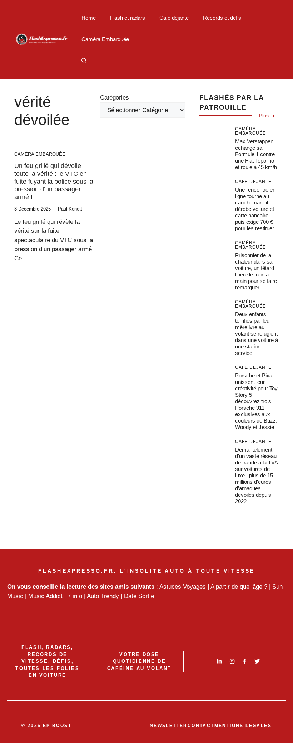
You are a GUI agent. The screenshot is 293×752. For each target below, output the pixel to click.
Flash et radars (127, 18)
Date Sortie (139, 596)
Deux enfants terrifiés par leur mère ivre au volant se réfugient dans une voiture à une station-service (256, 333)
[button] (84, 61)
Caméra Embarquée (105, 39)
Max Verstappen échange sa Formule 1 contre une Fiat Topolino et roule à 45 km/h (256, 154)
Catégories (114, 97)
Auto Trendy (103, 596)
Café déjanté (174, 18)
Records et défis (222, 18)
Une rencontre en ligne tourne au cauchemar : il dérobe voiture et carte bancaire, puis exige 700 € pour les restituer (255, 209)
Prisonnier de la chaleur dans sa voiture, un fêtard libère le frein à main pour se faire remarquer (256, 271)
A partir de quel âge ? (238, 586)
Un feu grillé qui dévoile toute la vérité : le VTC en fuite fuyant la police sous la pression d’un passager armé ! (53, 181)
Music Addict (45, 596)
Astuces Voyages (182, 586)
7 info (75, 596)
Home (88, 18)
